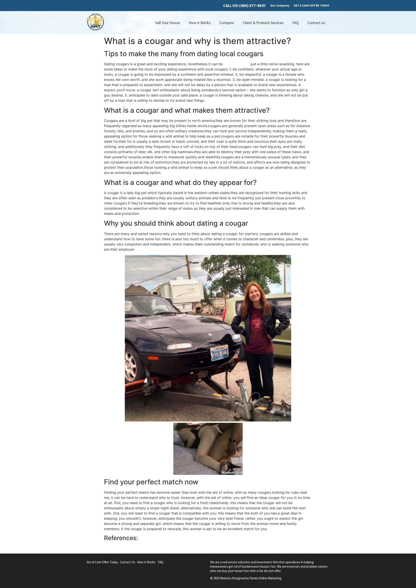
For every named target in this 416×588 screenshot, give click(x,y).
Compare (226, 22)
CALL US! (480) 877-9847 (244, 5)
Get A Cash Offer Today (102, 562)
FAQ (295, 22)
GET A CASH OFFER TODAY (311, 5)
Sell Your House (167, 22)
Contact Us (127, 562)
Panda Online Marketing (265, 578)
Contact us (316, 22)
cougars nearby (236, 64)
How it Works (200, 22)
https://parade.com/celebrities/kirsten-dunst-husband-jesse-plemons (160, 548)
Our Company (279, 5)
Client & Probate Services (263, 22)
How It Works (146, 562)
